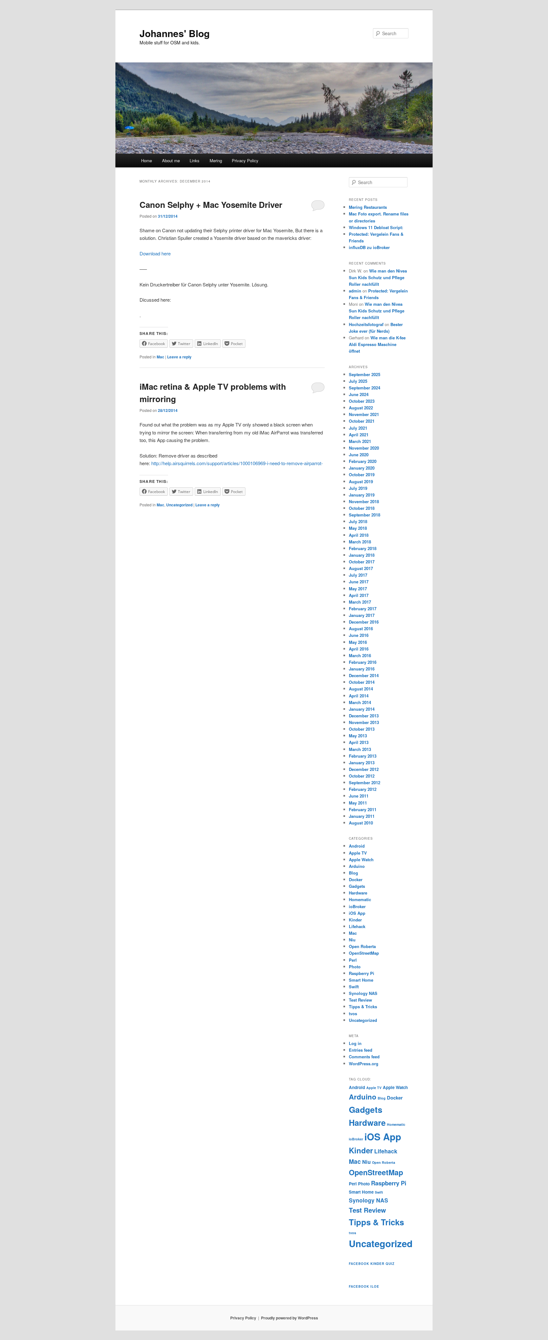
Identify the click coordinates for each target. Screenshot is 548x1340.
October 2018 (362, 508)
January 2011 (362, 816)
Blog (353, 873)
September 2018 (364, 515)
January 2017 (362, 615)
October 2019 (362, 474)
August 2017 (361, 568)
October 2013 (362, 729)
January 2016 (362, 669)
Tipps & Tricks (363, 1006)
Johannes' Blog (175, 33)
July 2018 (358, 521)
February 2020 (362, 461)
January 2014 (362, 709)
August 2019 (361, 481)
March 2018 (360, 542)
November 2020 (364, 448)
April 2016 (359, 649)
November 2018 (364, 501)
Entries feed (360, 1050)
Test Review (360, 1000)
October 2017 (362, 562)
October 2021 (362, 421)
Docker (355, 879)
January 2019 (362, 495)
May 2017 (358, 589)
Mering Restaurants (368, 207)
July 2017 (358, 575)
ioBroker (357, 906)
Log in (355, 1043)
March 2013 (360, 749)
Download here (155, 253)
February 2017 (362, 609)
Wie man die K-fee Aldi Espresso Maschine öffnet (377, 344)
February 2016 (362, 662)
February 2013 (362, 756)
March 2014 (360, 702)
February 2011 (362, 809)
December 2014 (364, 675)
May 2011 (358, 803)
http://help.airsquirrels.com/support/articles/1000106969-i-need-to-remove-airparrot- (237, 463)
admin (355, 291)
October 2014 (362, 682)
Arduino (357, 866)
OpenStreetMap (364, 953)
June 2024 (359, 394)
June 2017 (359, 582)
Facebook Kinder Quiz (372, 1263)
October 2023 (362, 401)
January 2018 (362, 555)
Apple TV (358, 853)
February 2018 (362, 548)
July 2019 (358, 488)
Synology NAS (363, 993)
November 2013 (364, 722)
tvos (353, 1013)
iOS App (357, 913)
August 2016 (361, 628)
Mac (160, 357)
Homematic (360, 899)
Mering (216, 160)
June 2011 (359, 796)
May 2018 (358, 528)
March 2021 (360, 441)
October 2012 (362, 776)
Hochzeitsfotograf (366, 324)
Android (357, 846)
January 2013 (362, 763)
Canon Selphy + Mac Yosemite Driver (211, 204)
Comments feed (364, 1057)
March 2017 (360, 602)
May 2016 (358, 642)
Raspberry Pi (361, 973)
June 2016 (359, 635)
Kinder (355, 920)
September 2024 (364, 388)
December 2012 (364, 769)
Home (146, 160)
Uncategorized (179, 505)
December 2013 (364, 716)
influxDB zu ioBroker (369, 247)
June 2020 (359, 455)
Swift (354, 987)
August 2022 (361, 408)
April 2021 (359, 435)
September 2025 (364, 374)
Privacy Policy (245, 160)
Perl (353, 960)
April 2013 (359, 742)
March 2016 (360, 655)
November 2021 (364, 414)
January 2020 (362, 468)
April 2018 (359, 535)
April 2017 (359, 595)
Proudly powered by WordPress (289, 1318)
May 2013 (358, 736)
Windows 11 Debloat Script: (376, 227)
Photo (355, 967)
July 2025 (358, 381)
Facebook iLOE (364, 1286)
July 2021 (358, 428)
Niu (352, 940)
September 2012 (364, 782)
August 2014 (361, 689)
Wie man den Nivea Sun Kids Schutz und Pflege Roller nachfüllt (378, 277)
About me (171, 160)
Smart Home (361, 980)
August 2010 (361, 823)
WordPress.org (363, 1064)
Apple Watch (361, 859)
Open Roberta (362, 946)
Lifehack (357, 926)
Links (194, 160)
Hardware (358, 893)
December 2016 (364, 622)
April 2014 (359, 696)
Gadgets (357, 886)
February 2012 (362, 789)
